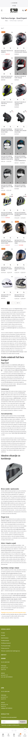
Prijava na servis (5, 648)
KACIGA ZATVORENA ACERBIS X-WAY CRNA (20, 186)
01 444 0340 (14, 2)
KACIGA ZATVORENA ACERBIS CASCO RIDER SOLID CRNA (7, 130)
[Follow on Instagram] (15, 5)
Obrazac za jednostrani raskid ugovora (10, 651)
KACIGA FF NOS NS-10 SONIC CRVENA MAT (6, 77)
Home (6, 20)
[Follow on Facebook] (13, 5)
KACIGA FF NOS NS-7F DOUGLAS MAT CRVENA (21, 51)
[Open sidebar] (2, 370)
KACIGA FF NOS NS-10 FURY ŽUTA (6, 102)
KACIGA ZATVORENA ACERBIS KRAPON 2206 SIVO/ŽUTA (21, 214)
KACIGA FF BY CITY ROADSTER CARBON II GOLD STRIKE (7, 242)
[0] (25, 10)
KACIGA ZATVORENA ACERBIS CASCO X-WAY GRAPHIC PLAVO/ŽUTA (7, 158)
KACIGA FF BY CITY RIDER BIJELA (6, 295)
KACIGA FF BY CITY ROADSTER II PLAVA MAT (20, 269)
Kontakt (3, 635)
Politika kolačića (5, 640)
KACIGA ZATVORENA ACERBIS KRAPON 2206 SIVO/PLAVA (7, 214)
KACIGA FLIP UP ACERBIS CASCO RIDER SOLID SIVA (20, 130)
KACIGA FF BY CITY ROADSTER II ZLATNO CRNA (20, 242)
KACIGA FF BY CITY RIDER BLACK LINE (19, 295)
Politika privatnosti (6, 643)
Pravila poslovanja (5, 645)
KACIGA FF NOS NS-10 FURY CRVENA (20, 77)
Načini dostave (4, 638)
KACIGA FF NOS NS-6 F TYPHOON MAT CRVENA (20, 103)
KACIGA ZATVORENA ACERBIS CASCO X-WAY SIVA (7, 187)
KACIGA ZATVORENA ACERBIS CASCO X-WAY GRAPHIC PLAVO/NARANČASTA (20, 158)
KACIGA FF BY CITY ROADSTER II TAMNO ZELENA (6, 269)
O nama (3, 632)
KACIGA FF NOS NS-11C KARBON (7, 51)
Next (18, 302)
